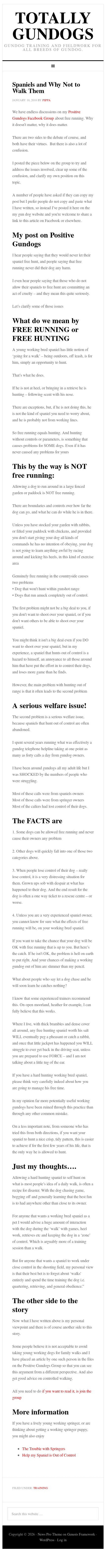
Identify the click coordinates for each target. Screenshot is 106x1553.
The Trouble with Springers (43, 1448)
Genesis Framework (81, 1534)
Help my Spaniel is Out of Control (49, 1455)
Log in (62, 1539)
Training (40, 1488)
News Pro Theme (50, 1534)
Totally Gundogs (53, 25)
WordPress (46, 1539)
